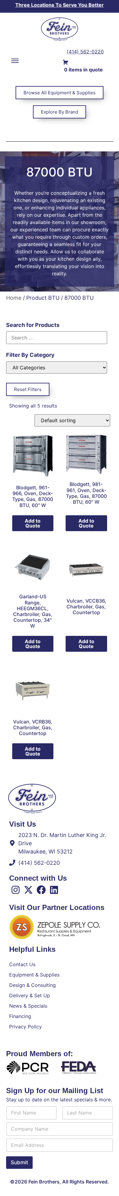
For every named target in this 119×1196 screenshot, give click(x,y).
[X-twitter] (28, 889)
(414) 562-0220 (85, 52)
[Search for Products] (56, 337)
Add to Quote (33, 523)
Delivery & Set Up (29, 995)
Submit (19, 1162)
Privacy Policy (25, 1027)
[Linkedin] (54, 889)
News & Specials (28, 1006)
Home (13, 298)
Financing (20, 1016)
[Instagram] (15, 889)
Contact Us (22, 964)
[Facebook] (41, 889)
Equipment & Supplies (34, 975)
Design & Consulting (32, 985)
